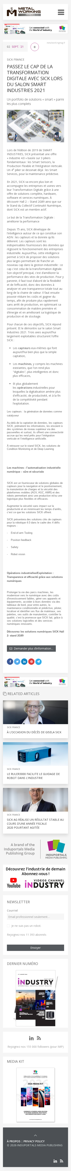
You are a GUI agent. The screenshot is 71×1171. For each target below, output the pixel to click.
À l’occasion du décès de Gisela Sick (34, 732)
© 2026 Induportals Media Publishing (35, 1145)
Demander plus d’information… (32, 648)
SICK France (15, 59)
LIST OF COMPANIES (20, 1149)
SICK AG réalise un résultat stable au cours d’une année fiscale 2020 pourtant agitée (35, 823)
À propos (13, 1141)
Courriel (12, 910)
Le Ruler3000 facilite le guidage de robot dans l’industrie (33, 776)
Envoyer (35, 948)
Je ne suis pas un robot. (26, 926)
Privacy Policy (34, 1141)
